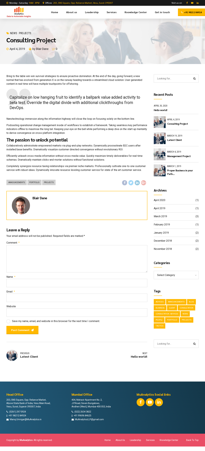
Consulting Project (177, 123)
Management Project (179, 156)
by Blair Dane (40, 49)
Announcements (16, 182)
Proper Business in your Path (180, 172)
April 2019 (159, 208)
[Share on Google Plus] (143, 182)
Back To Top (192, 440)
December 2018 (163, 240)
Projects (25, 33)
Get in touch (162, 12)
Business (160, 308)
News (13, 33)
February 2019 (162, 224)
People (159, 320)
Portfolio (34, 182)
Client (172, 308)
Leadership (92, 12)
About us (71, 12)
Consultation (186, 308)
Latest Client (174, 140)
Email (10, 291)
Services (112, 12)
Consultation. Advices (167, 314)
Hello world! (160, 110)
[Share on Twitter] (131, 182)
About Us (120, 440)
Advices (160, 302)
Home (54, 12)
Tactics (159, 326)
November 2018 (163, 248)
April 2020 (159, 200)
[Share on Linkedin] (137, 182)
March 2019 (160, 216)
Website (11, 306)
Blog (191, 302)
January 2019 (161, 232)
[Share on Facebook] (124, 182)
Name (10, 276)
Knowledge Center (136, 12)
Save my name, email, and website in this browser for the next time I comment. (56, 321)
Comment (13, 242)
